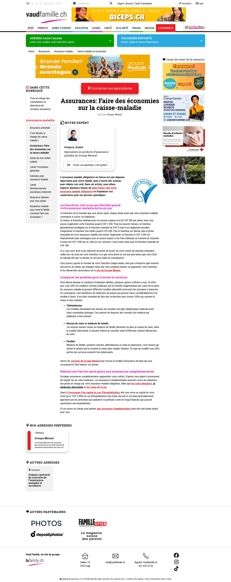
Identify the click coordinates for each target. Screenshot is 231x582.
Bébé (31, 28)
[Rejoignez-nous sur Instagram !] (176, 562)
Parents (43, 28)
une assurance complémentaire (114, 408)
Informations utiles (158, 579)
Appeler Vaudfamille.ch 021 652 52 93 (146, 564)
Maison (149, 28)
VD (27, 3)
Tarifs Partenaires (143, 3)
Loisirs (96, 28)
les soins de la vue (97, 387)
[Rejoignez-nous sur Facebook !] (176, 555)
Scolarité (122, 28)
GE (32, 3)
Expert (121, 3)
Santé (108, 28)
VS (41, 3)
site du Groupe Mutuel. (108, 270)
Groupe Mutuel (114, 114)
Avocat (129, 3)
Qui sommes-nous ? (118, 579)
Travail (136, 28)
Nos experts (138, 579)
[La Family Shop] (194, 27)
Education (81, 28)
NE (36, 3)
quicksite (74, 579)
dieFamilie (49, 3)
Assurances (165, 28)
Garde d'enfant (61, 28)
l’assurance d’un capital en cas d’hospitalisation (94, 392)
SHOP (58, 3)
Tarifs (147, 579)
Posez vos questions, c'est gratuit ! (90, 165)
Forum (168, 579)
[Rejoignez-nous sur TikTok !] (176, 568)
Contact (130, 579)
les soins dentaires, (142, 383)
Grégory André (73, 147)
